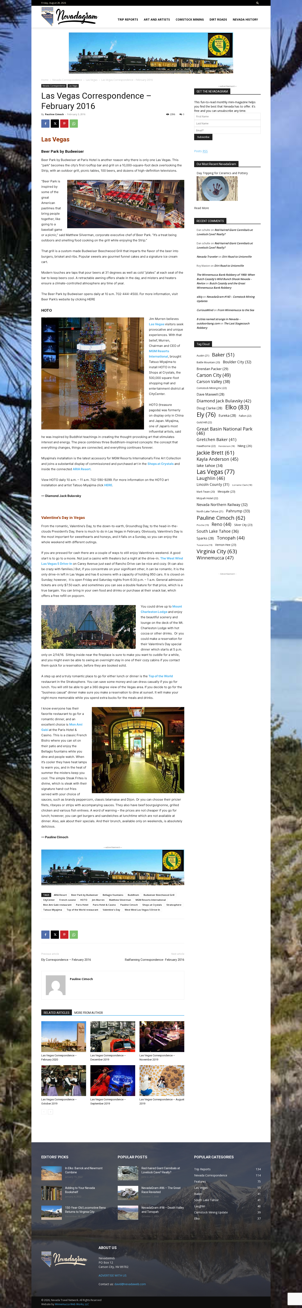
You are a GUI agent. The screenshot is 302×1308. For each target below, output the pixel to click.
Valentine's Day (111, 909)
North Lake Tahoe (210, 511)
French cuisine (67, 899)
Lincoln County (213, 484)
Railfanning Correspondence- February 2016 (154, 960)
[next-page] (50, 1111)
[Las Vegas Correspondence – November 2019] (161, 1036)
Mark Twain (206, 491)
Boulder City (237, 362)
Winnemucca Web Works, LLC (72, 1304)
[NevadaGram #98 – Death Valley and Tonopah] (128, 1213)
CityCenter (49, 899)
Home (44, 80)
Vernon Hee (225, 545)
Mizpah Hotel (207, 498)
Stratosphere (173, 904)
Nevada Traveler (207, 256)
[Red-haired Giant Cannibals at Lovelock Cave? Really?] (128, 1173)
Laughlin (211, 478)
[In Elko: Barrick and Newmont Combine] (51, 1173)
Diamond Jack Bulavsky (224, 401)
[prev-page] (43, 1111)
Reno (221, 524)
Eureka (227, 415)
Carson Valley (213, 381)
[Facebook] (45, 123)
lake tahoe (209, 465)
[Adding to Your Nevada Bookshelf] (51, 1193)
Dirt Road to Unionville (236, 256)
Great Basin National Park (224, 431)
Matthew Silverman (120, 899)
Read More (201, 208)
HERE (108, 485)
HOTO (83, 899)
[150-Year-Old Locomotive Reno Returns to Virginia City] (51, 1213)
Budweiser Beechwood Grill (159, 894)
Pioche (203, 525)
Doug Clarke (209, 408)
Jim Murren (98, 899)
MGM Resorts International (151, 899)
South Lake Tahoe (218, 531)
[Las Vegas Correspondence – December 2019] (112, 1036)
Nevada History (245, 19)
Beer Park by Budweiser (84, 894)
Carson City (214, 375)
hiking (245, 446)
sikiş (199, 297)
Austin (203, 355)
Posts (201, 151)
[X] (55, 123)
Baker (223, 355)
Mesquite (226, 491)
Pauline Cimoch (54, 114)
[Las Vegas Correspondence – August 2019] (161, 1080)
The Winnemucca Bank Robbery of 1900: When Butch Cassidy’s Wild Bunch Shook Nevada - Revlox (226, 279)
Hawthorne (206, 446)
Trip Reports (128, 19)
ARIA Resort (82, 469)
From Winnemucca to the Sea (235, 310)
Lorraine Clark (242, 485)
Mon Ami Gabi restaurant (57, 904)
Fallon (245, 416)
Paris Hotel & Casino (104, 904)
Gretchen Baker (216, 439)
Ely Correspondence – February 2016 (66, 960)
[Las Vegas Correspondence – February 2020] (63, 1036)
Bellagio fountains (113, 894)
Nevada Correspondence (67, 80)
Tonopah (231, 538)
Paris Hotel (82, 904)
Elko (237, 407)
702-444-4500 (127, 294)
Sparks (205, 538)
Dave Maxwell (210, 394)
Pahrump (238, 511)
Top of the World (161, 676)
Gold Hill (204, 422)
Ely (206, 414)
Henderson (226, 446)
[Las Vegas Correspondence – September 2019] (112, 1080)
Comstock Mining (190, 19)
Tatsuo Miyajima (52, 909)
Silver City (243, 525)
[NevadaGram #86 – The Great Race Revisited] (128, 1193)
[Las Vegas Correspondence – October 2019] (63, 1080)
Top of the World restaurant (82, 909)
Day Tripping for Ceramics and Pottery (222, 173)
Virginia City (217, 551)
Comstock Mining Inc (212, 388)
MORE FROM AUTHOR (88, 1012)
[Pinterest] (64, 123)
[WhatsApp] (74, 123)
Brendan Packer (212, 369)
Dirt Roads (218, 19)
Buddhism (133, 894)
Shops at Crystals (161, 464)
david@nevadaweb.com (130, 1284)
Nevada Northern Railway (222, 504)
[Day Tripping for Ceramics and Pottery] (217, 200)
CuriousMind (205, 310)
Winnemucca (215, 558)
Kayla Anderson (217, 459)
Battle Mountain (208, 362)
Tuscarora (204, 544)
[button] (258, 2)
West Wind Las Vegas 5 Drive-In (142, 909)
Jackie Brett (215, 452)
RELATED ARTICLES (56, 1012)
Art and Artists (157, 19)
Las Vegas (91, 80)
